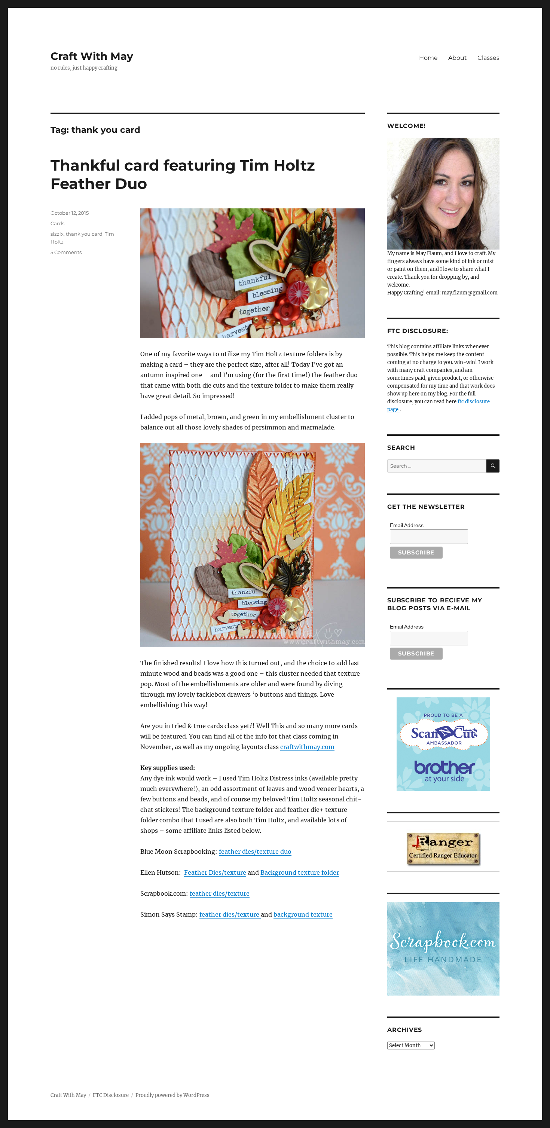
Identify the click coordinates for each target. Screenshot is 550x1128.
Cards (57, 223)
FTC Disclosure (111, 1095)
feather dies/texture (220, 893)
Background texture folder (299, 872)
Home (428, 57)
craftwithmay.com (307, 747)
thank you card (84, 234)
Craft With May (92, 56)
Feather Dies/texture (215, 872)
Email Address (407, 525)
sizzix (57, 234)
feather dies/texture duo (255, 851)
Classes (488, 57)
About (457, 57)
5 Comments (66, 252)
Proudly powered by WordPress (172, 1095)
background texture (303, 914)
